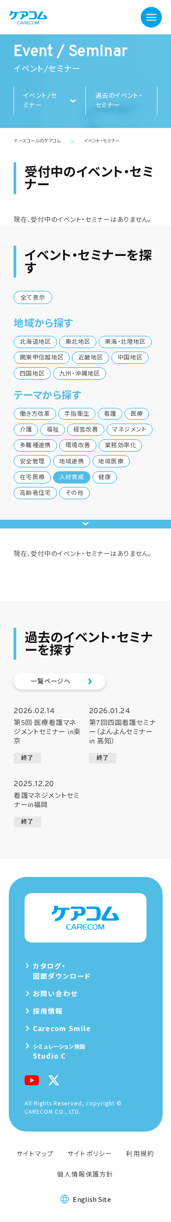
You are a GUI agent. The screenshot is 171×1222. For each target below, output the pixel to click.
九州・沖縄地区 (79, 374)
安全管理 (32, 462)
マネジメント (129, 430)
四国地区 (32, 374)
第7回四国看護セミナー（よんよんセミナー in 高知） (122, 734)
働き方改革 (35, 414)
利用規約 (140, 1153)
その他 (74, 493)
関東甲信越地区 (42, 358)
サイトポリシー (90, 1153)
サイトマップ (35, 1153)
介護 (26, 430)
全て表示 (33, 298)
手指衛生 (77, 414)
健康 (104, 477)
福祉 (52, 430)
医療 (137, 414)
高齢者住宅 (35, 493)
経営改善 (86, 430)
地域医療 (111, 462)
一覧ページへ (51, 682)
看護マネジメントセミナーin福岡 (46, 802)
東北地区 (78, 342)
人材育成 (72, 477)
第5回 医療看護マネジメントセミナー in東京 (47, 734)
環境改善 (78, 445)
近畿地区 (90, 358)
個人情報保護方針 (85, 1173)
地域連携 (72, 462)
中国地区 (130, 358)
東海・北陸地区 (125, 342)
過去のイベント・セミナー (119, 101)
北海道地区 (35, 342)
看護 (110, 414)
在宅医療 (32, 477)
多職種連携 (35, 445)
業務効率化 (120, 445)
